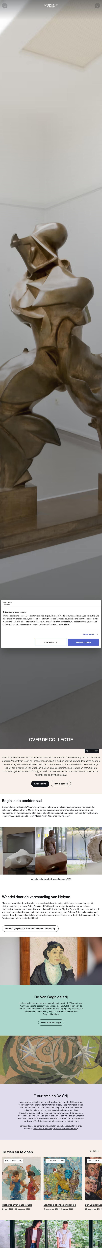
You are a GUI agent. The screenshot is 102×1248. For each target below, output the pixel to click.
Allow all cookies (83, 642)
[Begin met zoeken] (97, 5)
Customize (49, 642)
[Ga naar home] (51, 5)
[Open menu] (4, 5)
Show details (88, 634)
